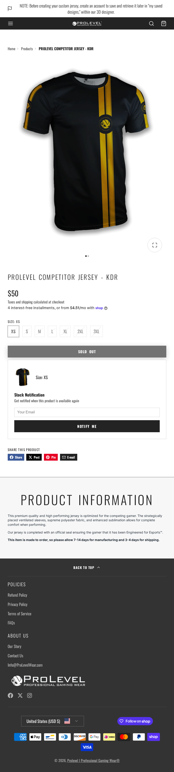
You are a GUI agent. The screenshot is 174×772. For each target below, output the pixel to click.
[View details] (47, 680)
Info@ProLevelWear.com (25, 665)
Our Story (14, 646)
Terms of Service (19, 613)
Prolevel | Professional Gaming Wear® (93, 760)
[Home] (87, 23)
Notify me (87, 426)
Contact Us (15, 655)
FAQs (11, 623)
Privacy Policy (17, 604)
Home (11, 48)
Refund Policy (17, 595)
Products (27, 48)
